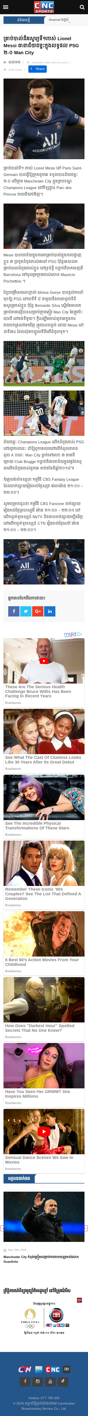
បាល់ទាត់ (14, 62)
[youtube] (50, 1382)
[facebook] (25, 1382)
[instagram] (37, 1382)
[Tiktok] (63, 1382)
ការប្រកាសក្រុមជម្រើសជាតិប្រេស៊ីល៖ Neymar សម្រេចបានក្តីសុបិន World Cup (44, 1254)
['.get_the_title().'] (44, 1214)
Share (40, 69)
